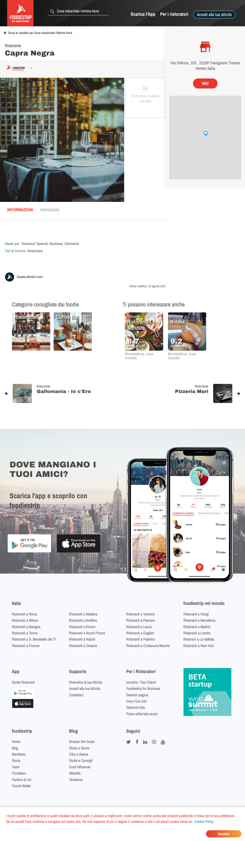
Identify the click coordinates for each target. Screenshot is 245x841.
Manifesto (19, 754)
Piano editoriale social (142, 713)
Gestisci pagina (137, 694)
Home (16, 741)
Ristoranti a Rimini (82, 626)
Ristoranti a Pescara (140, 620)
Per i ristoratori (174, 14)
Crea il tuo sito (136, 701)
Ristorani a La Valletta (199, 639)
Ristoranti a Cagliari (140, 633)
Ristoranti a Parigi (196, 614)
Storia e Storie (79, 748)
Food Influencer (80, 766)
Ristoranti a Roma (24, 614)
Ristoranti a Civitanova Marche (148, 645)
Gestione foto (135, 707)
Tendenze (76, 779)
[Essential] (22, 706)
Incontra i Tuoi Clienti (141, 682)
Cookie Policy (204, 821)
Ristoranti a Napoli (82, 639)
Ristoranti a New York (199, 645)
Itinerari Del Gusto (82, 741)
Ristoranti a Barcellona (199, 620)
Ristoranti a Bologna (26, 626)
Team (16, 766)
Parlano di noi (22, 779)
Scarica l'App (143, 14)
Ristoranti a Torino (25, 633)
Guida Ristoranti (23, 682)
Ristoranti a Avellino (83, 620)
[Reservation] (22, 695)
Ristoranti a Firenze (26, 645)
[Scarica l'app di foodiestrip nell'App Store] (78, 552)
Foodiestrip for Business (143, 688)
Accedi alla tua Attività (84, 688)
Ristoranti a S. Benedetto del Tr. (34, 639)
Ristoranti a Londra (197, 633)
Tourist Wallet (21, 785)
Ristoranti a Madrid (197, 626)
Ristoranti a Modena (83, 614)
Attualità (75, 773)
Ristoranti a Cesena (83, 645)
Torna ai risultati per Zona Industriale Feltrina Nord (40, 33)
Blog (15, 748)
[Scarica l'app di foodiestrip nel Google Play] (29, 552)
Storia (16, 760)
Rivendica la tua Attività (85, 682)
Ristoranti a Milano (25, 620)
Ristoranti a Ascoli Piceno (87, 633)
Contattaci (76, 694)
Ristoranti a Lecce (139, 626)
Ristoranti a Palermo (140, 639)
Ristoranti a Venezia (140, 614)
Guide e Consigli (81, 760)
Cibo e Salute (78, 754)
